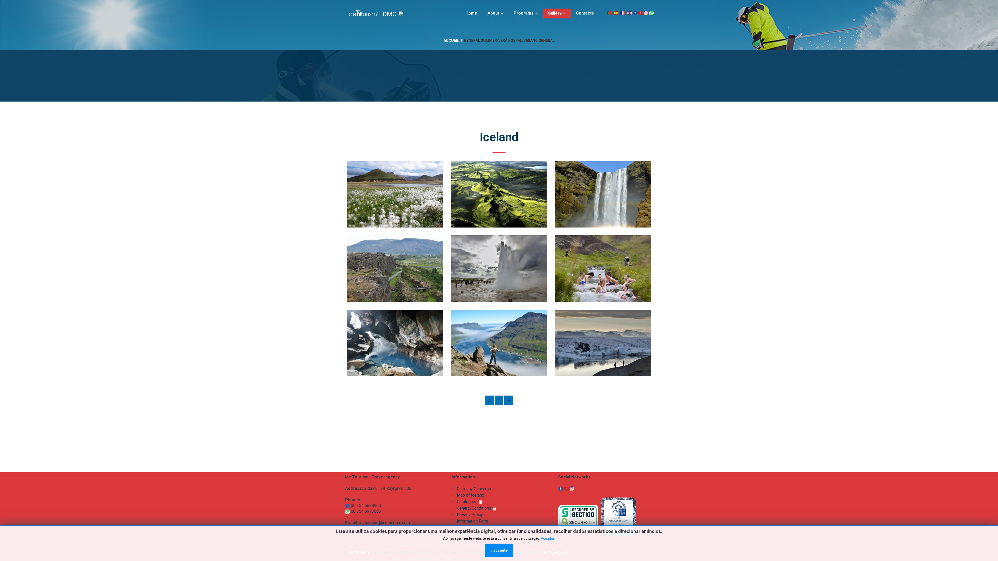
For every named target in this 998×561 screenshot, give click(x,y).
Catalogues (467, 501)
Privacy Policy (470, 514)
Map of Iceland (470, 495)
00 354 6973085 (365, 511)
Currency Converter (474, 488)
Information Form (472, 521)
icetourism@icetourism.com (384, 522)
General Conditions (474, 508)
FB (345, 81)
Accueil (451, 40)
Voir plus (548, 538)
